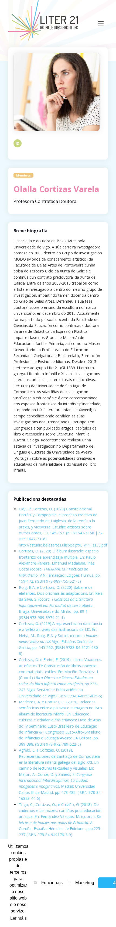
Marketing (84, 882)
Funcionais (52, 882)
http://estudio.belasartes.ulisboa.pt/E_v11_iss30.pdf (63, 545)
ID (17, 143)
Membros (23, 175)
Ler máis (18, 918)
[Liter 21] (44, 20)
